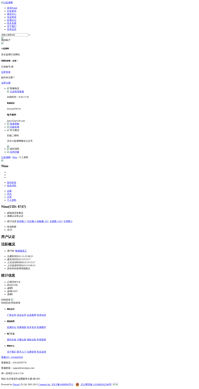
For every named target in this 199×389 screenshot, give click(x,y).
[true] (29, 34)
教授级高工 (21, 251)
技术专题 (11, 23)
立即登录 (5, 72)
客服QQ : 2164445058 (12, 357)
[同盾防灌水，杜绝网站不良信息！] (117, 384)
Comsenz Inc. (44, 384)
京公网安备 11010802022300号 (96, 384)
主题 (9, 191)
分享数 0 (68, 221)
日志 (9, 194)
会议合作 (21, 315)
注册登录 (31, 352)
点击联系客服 (17, 91)
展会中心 (11, 14)
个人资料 (11, 200)
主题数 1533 (56, 221)
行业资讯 (11, 11)
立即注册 (5, 83)
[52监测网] (7, 2)
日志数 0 (31, 221)
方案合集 (21, 339)
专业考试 (11, 17)
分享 (9, 197)
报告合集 (31, 339)
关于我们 (11, 26)
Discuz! (16, 384)
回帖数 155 (42, 221)
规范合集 (11, 339)
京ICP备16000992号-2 (62, 384)
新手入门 (21, 352)
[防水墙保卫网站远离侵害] (114, 384)
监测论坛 (11, 20)
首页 (12, 8)
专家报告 (21, 327)
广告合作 (11, 315)
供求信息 (11, 29)
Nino (14, 157)
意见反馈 (41, 352)
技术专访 (31, 327)
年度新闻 (41, 339)
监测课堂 (41, 327)
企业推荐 (31, 315)
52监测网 (5, 157)
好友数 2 (21, 221)
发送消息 (11, 185)
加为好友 (11, 182)
